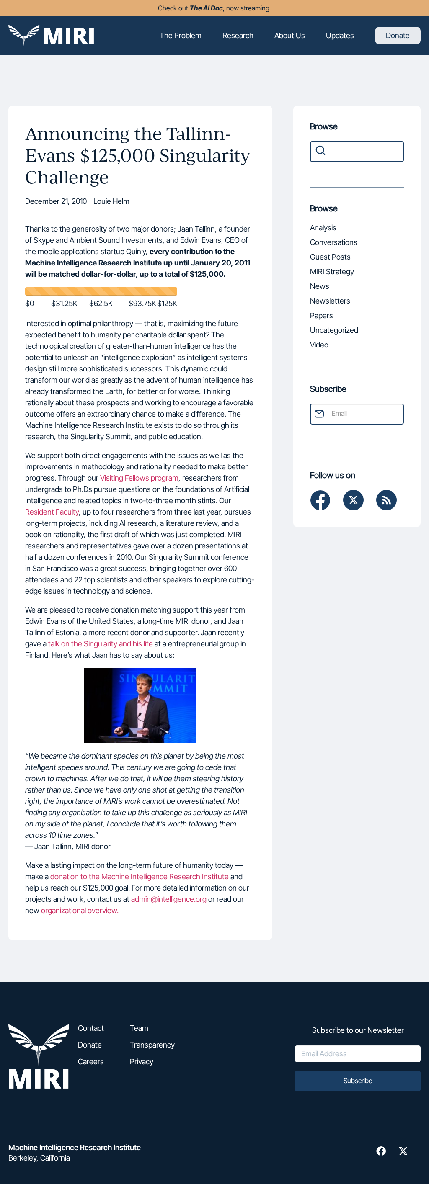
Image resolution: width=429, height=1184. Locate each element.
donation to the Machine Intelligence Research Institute (139, 876)
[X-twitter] (353, 500)
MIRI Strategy (332, 272)
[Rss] (386, 500)
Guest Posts (330, 258)
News (319, 287)
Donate (398, 35)
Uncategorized (334, 331)
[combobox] (357, 151)
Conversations (333, 243)
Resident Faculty (52, 511)
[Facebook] (320, 500)
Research (237, 35)
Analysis (323, 228)
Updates (340, 35)
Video (319, 346)
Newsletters (330, 302)
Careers (91, 1062)
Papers (321, 316)
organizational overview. (80, 910)
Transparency (152, 1045)
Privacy (141, 1062)
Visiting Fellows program (139, 478)
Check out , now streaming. (214, 8)
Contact (91, 1028)
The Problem (181, 35)
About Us (289, 35)
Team (139, 1028)
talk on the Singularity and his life (100, 643)
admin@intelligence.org (169, 899)
